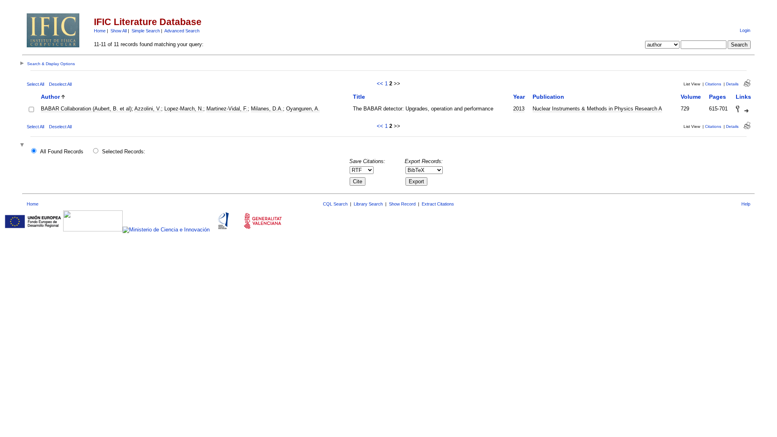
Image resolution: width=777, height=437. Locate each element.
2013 (518, 109)
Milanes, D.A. (267, 109)
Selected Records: (123, 151)
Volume (691, 96)
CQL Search (335, 204)
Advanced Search (182, 30)
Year (519, 96)
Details (732, 84)
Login (745, 30)
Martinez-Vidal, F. (227, 109)
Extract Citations (438, 204)
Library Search (368, 204)
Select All (35, 84)
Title (359, 96)
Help (745, 204)
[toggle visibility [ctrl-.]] (23, 145)
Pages (717, 96)
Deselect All (60, 84)
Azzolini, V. (147, 109)
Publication (548, 96)
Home (100, 30)
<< (380, 84)
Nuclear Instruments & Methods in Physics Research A (597, 109)
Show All (118, 30)
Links (743, 96)
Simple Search (146, 30)
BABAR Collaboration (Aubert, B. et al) (86, 109)
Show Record (402, 204)
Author (50, 96)
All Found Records (61, 151)
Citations (713, 84)
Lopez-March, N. (183, 109)
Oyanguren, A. (303, 109)
